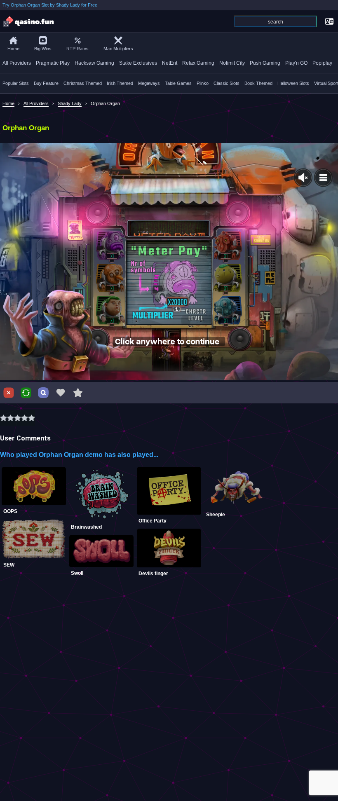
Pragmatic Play (53, 63)
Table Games (178, 83)
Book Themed (258, 83)
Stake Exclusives (138, 63)
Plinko (203, 83)
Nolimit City (232, 63)
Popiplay (322, 63)
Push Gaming (265, 63)
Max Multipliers (118, 48)
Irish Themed (120, 83)
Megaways (149, 83)
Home (13, 48)
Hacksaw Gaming (94, 63)
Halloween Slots (293, 83)
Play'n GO (296, 63)
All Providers (16, 63)
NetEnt (169, 63)
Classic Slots (226, 83)
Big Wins (43, 48)
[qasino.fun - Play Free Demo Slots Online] (29, 21)
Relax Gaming (198, 63)
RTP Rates (77, 48)
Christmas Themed (82, 83)
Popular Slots (15, 83)
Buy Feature (46, 83)
